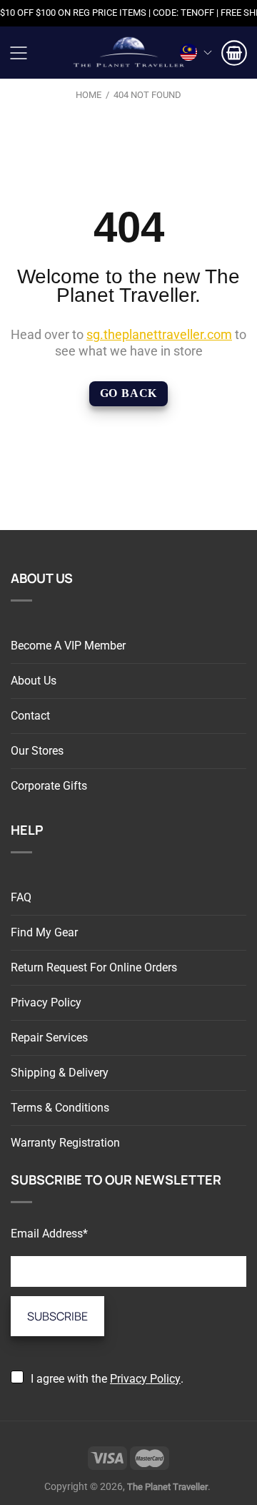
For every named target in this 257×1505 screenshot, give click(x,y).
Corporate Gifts (49, 786)
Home (88, 94)
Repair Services (49, 1037)
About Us (33, 680)
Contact (30, 715)
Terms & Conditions (60, 1107)
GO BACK (129, 393)
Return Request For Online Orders (94, 967)
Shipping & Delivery (60, 1072)
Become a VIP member (68, 645)
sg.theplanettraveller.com (159, 334)
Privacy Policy (46, 1002)
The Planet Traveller (128, 52)
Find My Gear (44, 932)
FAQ (21, 897)
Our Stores (37, 751)
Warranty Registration (65, 1142)
